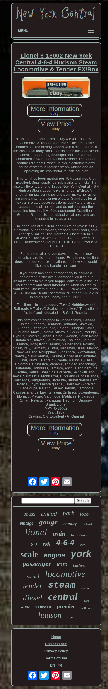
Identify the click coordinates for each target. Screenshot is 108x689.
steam (61, 585)
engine (54, 555)
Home (56, 637)
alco (86, 600)
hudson (50, 614)
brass (29, 513)
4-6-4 (65, 542)
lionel (36, 532)
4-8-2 (32, 544)
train (59, 533)
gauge (48, 522)
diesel (32, 597)
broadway (79, 535)
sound (33, 576)
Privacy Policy (56, 651)
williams (86, 608)
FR (60, 665)
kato (62, 564)
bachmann (81, 565)
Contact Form (56, 644)
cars (85, 587)
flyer (70, 617)
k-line (25, 607)
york (81, 553)
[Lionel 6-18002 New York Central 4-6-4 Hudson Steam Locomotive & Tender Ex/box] (56, 88)
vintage (26, 523)
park (68, 513)
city (82, 545)
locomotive (65, 574)
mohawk (87, 524)
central (63, 596)
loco (84, 514)
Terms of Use (56, 658)
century (70, 523)
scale (29, 554)
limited (49, 514)
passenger (37, 563)
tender (32, 586)
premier (66, 606)
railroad (43, 607)
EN (52, 665)
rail (46, 544)
